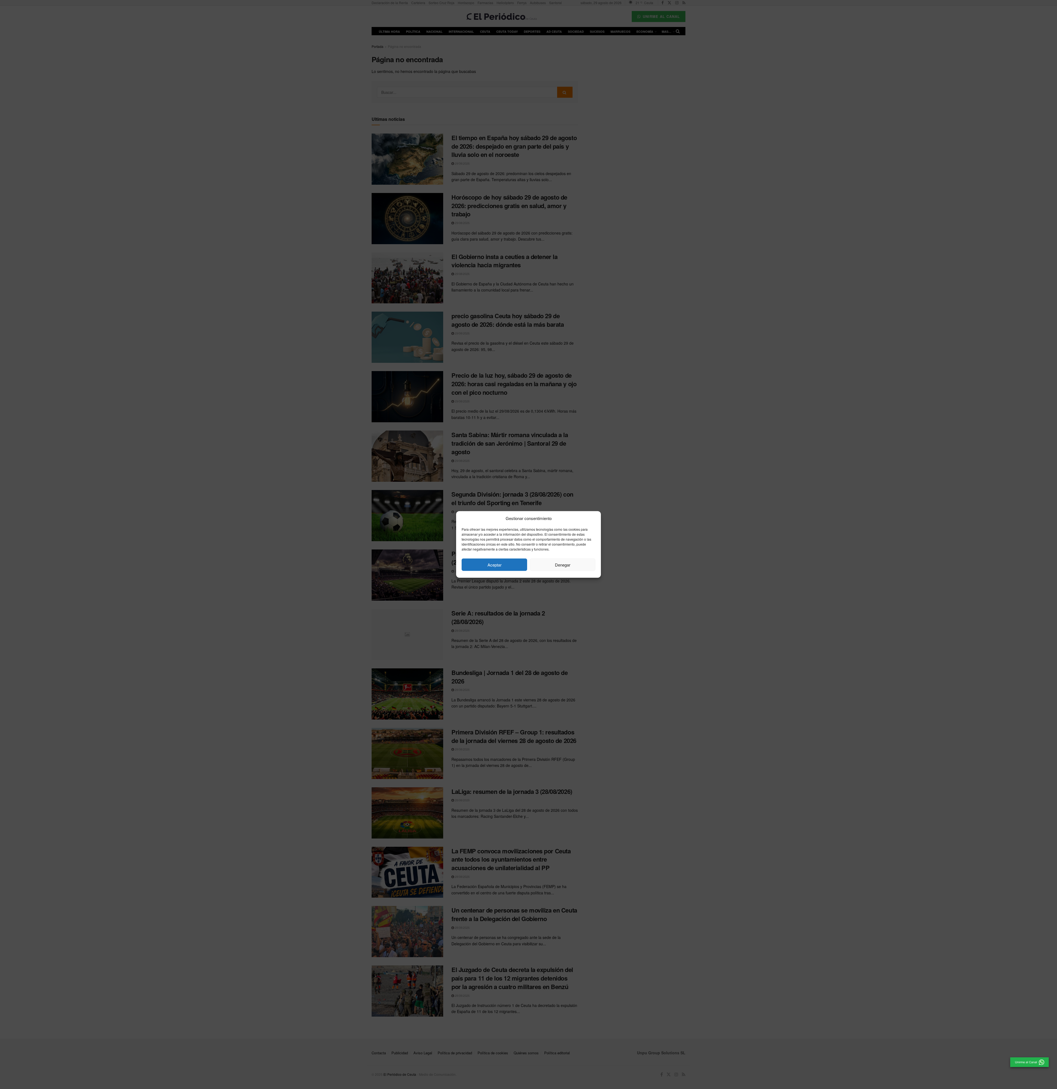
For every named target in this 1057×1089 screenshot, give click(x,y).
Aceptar (494, 565)
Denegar (562, 565)
